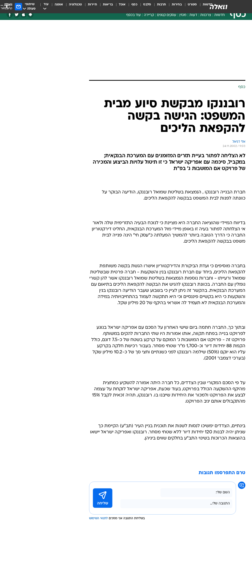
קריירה (149, 15)
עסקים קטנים (166, 15)
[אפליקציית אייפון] (23, 15)
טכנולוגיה (75, 4)
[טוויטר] (17, 15)
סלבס (147, 4)
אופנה (59, 4)
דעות (193, 15)
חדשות (219, 15)
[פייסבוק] (10, 15)
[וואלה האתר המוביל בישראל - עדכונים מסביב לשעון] (218, 6)
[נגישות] (7, 6)
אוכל (122, 4)
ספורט (192, 4)
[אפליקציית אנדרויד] (30, 15)
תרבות (161, 4)
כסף (134, 4)
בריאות (108, 4)
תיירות (92, 4)
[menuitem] (189, 6)
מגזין (182, 15)
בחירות (177, 4)
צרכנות (205, 15)
